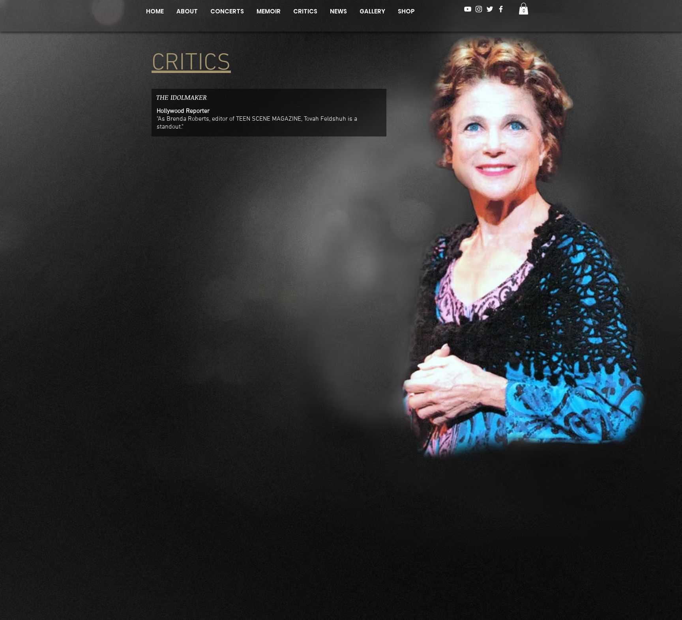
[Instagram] (478, 9)
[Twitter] (489, 9)
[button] (523, 9)
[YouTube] (467, 9)
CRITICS (191, 63)
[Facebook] (501, 9)
